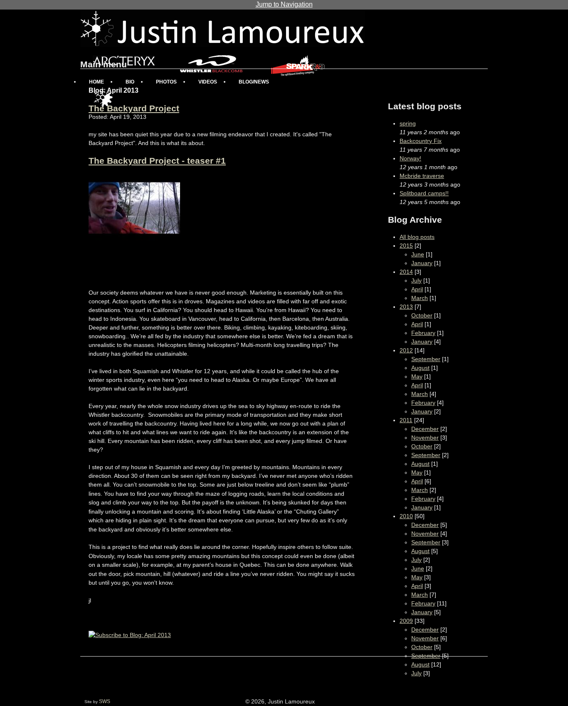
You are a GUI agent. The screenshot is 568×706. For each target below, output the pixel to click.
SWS (104, 701)
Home (96, 82)
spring (408, 123)
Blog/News (254, 82)
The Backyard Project (134, 108)
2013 (406, 306)
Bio (130, 82)
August (420, 367)
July (416, 280)
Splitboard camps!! (424, 193)
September (425, 359)
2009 (406, 620)
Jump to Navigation (284, 4)
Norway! (410, 158)
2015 (406, 245)
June (417, 254)
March (419, 298)
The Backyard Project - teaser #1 (157, 160)
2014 (406, 271)
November (425, 437)
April (417, 289)
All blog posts (417, 237)
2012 (406, 350)
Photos (166, 82)
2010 (406, 516)
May (416, 376)
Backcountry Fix (421, 141)
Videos (207, 82)
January (421, 263)
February (423, 333)
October (421, 315)
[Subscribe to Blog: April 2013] (130, 635)
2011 (406, 420)
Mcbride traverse (422, 175)
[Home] (222, 28)
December (425, 429)
